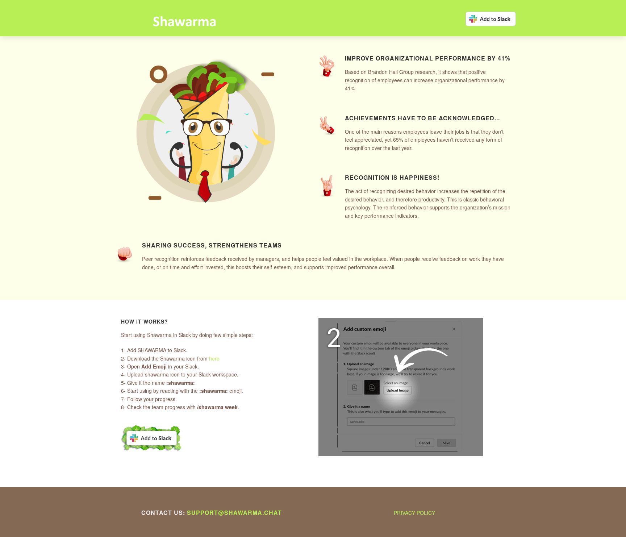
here (214, 358)
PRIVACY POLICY (414, 512)
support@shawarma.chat (234, 512)
